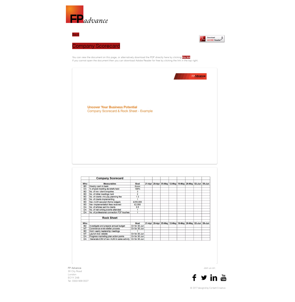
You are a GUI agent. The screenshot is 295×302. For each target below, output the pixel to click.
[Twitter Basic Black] (204, 277)
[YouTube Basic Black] (223, 277)
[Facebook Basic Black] (194, 277)
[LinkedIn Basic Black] (213, 277)
